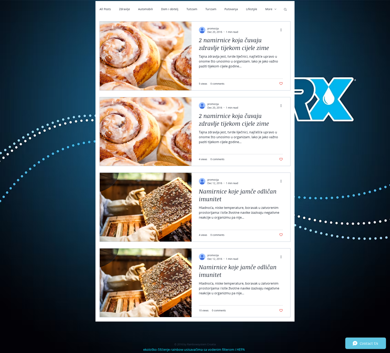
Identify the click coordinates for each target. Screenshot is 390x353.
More (268, 9)
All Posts (105, 9)
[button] (285, 10)
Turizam (210, 9)
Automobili (145, 9)
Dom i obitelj (169, 9)
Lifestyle (251, 9)
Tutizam (191, 9)
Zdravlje (124, 9)
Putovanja (231, 9)
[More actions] (282, 30)
